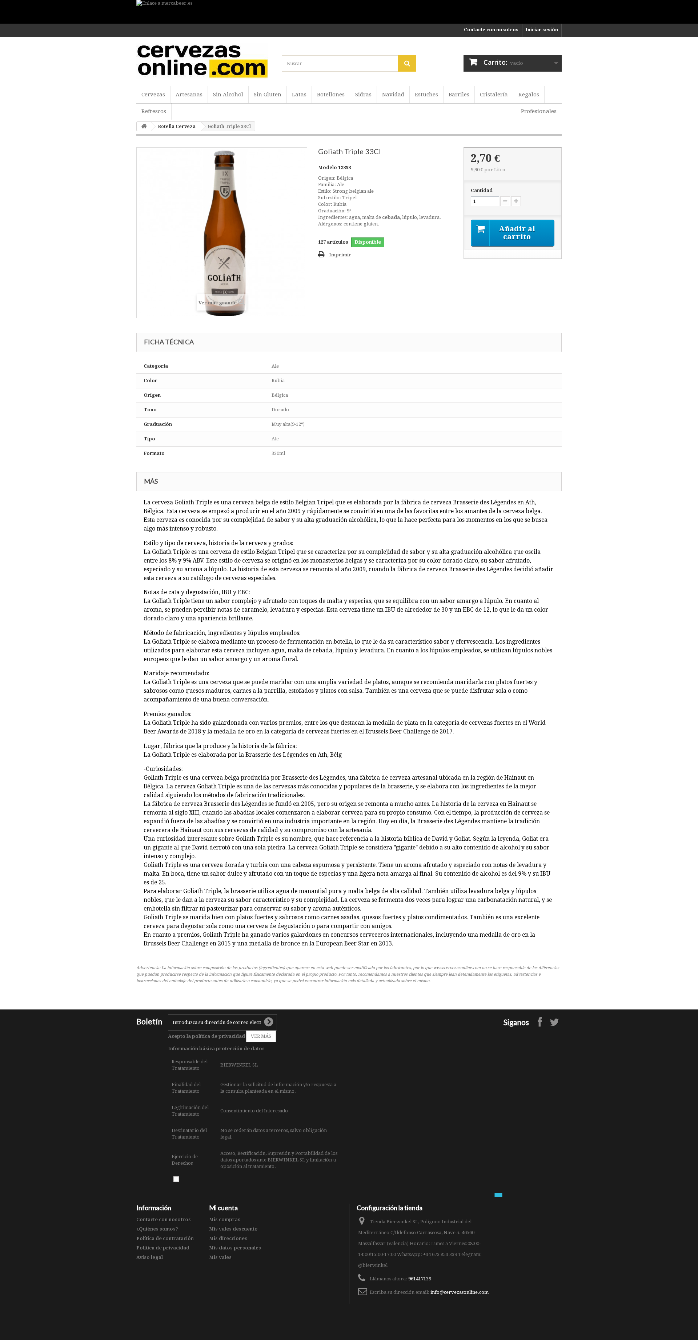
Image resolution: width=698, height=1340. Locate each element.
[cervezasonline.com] (203, 61)
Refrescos (153, 111)
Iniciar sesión (541, 29)
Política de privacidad (162, 1248)
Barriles (459, 94)
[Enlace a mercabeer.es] (349, 12)
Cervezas (153, 94)
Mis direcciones (228, 1238)
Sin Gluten (267, 94)
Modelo (327, 167)
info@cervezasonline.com (459, 1292)
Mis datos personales (235, 1248)
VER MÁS (261, 1036)
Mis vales (220, 1257)
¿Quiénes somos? (157, 1229)
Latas (299, 94)
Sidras (363, 94)
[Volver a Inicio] (144, 126)
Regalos (528, 94)
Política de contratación (165, 1238)
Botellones (331, 94)
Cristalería (494, 94)
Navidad (393, 94)
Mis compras (224, 1219)
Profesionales (539, 111)
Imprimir (340, 254)
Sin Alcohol (228, 94)
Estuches (426, 94)
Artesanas (189, 94)
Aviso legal (149, 1257)
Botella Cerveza (177, 126)
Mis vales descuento (233, 1229)
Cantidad (482, 190)
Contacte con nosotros (491, 29)
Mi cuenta (223, 1208)
